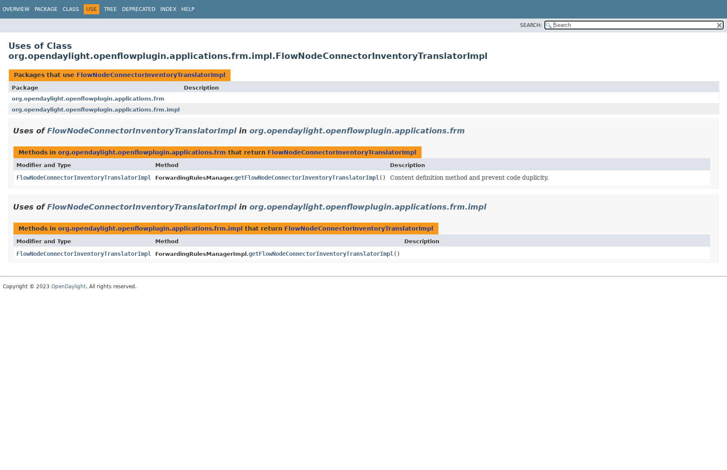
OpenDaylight (68, 286)
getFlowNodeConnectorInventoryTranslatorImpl (306, 177)
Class (71, 9)
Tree (110, 9)
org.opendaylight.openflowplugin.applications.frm (88, 99)
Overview (16, 9)
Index (168, 9)
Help (187, 9)
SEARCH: (531, 25)
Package (46, 9)
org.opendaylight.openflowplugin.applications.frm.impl (96, 109)
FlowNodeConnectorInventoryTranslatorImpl (151, 75)
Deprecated (138, 9)
